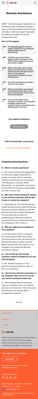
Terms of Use (19, 384)
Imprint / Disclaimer (8, 384)
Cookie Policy (6, 386)
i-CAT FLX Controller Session (18, 148)
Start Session (19, 126)
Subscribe (9, 359)
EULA (12, 386)
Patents (17, 386)
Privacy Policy (28, 384)
